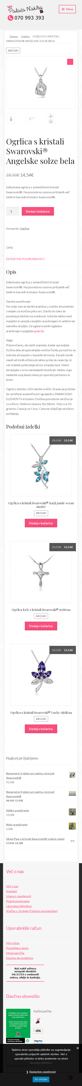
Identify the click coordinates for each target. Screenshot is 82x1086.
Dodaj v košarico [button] (41, 523)
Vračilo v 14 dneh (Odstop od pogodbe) (32, 911)
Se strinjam (41, 1079)
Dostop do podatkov (19, 958)
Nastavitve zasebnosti (42, 1071)
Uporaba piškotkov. (41, 1062)
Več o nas (12, 886)
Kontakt (11, 891)
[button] (70, 62)
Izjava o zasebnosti (18, 896)
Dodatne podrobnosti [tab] (25, 259)
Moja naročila (15, 953)
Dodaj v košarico (38, 211)
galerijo (39, 331)
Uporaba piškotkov (19, 906)
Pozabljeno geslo (17, 948)
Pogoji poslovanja (17, 901)
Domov (14, 36)
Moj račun (12, 943)
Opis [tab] (9, 247)
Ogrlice (25, 36)
